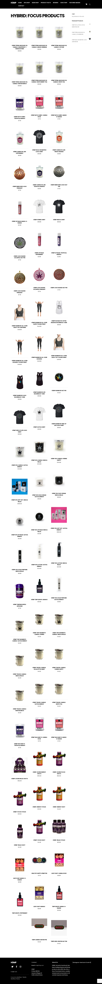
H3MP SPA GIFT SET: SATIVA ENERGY (59, 529)
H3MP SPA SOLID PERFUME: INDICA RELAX (20, 570)
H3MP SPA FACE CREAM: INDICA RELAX (59, 494)
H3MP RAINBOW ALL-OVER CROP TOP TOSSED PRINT (59, 356)
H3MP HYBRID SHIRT (39, 219)
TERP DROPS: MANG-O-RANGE (59, 907)
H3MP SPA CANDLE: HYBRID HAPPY (59, 459)
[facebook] (17, 966)
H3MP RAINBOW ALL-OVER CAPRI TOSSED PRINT (39, 323)
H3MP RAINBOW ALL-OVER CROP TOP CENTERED (19, 326)
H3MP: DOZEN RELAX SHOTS (19, 778)
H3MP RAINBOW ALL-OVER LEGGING (39, 358)
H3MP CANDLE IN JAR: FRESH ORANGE (59, 150)
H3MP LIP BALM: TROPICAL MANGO (59, 253)
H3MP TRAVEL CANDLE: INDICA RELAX (19, 675)
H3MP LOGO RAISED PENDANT (19, 291)
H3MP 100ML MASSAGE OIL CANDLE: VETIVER (59, 46)
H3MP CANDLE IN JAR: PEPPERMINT (19, 152)
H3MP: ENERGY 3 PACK (39, 807)
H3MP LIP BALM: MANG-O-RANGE (19, 222)
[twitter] (13, 966)
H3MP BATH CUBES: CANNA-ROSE (39, 116)
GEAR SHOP (35, 2)
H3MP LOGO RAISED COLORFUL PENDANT (39, 288)
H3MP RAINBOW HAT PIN (59, 390)
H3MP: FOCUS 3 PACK (19, 812)
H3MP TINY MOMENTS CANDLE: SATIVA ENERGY (19, 640)
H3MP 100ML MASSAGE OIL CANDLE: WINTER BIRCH (19, 82)
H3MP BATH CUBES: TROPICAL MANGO (19, 117)
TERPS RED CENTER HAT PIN (59, 941)
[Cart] (86, 4)
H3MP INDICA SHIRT (59, 219)
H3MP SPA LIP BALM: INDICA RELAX (39, 530)
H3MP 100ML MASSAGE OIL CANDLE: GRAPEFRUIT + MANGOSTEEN (19, 47)
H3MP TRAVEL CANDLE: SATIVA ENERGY (39, 703)
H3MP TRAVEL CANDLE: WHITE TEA (59, 703)
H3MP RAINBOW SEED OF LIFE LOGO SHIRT (59, 424)
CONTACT (21, 6)
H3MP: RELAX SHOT (19, 845)
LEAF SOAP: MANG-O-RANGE (19, 879)
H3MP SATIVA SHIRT (39, 427)
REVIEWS (55, 2)
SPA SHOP (27, 2)
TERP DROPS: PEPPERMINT (19, 913)
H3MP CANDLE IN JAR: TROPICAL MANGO (39, 185)
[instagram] (21, 966)
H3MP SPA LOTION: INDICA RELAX (59, 564)
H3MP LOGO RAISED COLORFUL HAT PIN (19, 257)
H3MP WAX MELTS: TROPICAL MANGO (19, 744)
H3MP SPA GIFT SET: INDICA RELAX (20, 500)
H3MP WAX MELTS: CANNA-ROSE (39, 738)
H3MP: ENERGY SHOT (59, 807)
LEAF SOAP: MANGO (39, 906)
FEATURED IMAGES (74, 2)
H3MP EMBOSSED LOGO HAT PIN (59, 185)
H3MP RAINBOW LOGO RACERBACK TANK (19, 396)
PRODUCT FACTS (46, 2)
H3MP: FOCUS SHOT (39, 840)
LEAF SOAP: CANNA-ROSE (58, 873)
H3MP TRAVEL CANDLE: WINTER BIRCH (19, 709)
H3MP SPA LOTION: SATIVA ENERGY (39, 565)
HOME (20, 2)
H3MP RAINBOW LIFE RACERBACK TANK (39, 393)
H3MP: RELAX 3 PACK (59, 840)
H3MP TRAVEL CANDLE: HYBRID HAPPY (59, 668)
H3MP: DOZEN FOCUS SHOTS (59, 773)
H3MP (13, 971)
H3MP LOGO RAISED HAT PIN (59, 288)
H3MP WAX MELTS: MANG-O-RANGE (59, 738)
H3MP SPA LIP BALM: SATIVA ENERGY (19, 535)
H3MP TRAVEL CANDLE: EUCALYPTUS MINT (39, 668)
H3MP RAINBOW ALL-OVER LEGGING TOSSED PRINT (19, 361)
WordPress (19, 977)
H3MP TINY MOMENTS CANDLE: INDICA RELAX (59, 633)
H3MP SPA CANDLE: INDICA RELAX (39, 461)
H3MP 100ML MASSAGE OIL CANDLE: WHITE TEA (59, 81)
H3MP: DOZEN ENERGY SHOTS (39, 773)
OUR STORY (63, 2)
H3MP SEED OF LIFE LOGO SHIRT (19, 431)
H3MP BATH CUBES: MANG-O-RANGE (59, 116)
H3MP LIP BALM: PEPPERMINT (39, 253)
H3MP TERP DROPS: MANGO (39, 599)
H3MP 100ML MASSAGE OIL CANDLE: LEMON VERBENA (39, 46)
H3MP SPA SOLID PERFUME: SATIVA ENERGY (59, 598)
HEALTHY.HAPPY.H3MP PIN (39, 873)
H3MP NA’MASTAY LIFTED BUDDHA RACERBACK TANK (59, 321)
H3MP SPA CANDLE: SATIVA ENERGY (20, 466)
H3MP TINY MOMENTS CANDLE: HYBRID (39, 633)
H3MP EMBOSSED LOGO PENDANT (20, 187)
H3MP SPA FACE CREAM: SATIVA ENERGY (39, 496)
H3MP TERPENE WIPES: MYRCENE (19, 605)
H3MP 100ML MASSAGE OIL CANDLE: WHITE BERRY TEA (39, 81)
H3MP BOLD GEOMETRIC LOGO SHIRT (39, 150)
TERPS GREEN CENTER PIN (39, 940)
